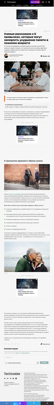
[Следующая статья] (27, 367)
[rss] (5, 378)
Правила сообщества (9, 382)
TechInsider (11, 2)
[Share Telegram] (34, 403)
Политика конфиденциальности (11, 384)
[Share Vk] (6, 403)
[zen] (13, 378)
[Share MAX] (20, 403)
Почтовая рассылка (43, 2)
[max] (16, 378)
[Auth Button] (49, 2)
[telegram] (10, 378)
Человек (10, 31)
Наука (5, 31)
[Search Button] (46, 2)
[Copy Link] (47, 403)
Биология (12, 59)
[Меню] (5, 2)
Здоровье (8, 59)
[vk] (7, 378)
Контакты (6, 385)
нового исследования (15, 194)
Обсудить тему (46, 56)
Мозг (16, 59)
